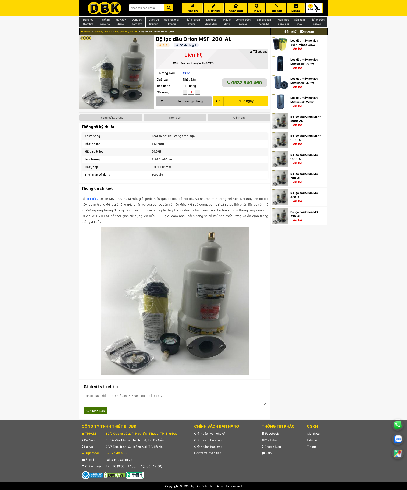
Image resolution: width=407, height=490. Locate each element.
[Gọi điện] (397, 425)
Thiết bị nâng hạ (105, 21)
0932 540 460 (246, 82)
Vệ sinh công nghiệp (243, 21)
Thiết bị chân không (192, 21)
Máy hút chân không (172, 21)
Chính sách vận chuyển (210, 433)
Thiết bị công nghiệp (317, 21)
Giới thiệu (313, 433)
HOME (87, 31)
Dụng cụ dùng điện (211, 21)
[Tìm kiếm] (168, 7)
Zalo (268, 453)
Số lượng (163, 92)
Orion (186, 73)
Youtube (270, 440)
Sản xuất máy (299, 21)
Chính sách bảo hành (208, 440)
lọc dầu (93, 198)
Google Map (272, 446)
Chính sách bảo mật (208, 446)
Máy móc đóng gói (283, 21)
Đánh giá (239, 117)
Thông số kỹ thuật (111, 117)
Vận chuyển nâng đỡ (264, 21)
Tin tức (312, 446)
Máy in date (227, 21)
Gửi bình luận (95, 410)
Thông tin (175, 117)
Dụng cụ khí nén (154, 21)
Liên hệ (312, 440)
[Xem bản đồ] (398, 453)
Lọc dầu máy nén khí (126, 31)
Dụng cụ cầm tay (137, 21)
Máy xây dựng (121, 21)
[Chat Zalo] (397, 438)
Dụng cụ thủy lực (88, 21)
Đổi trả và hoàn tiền (207, 453)
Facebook (271, 433)
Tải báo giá (259, 51)
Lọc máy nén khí (103, 31)
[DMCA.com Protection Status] (114, 475)
